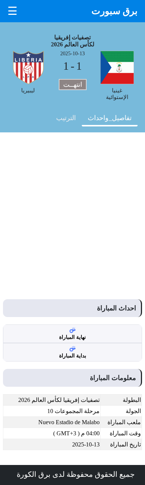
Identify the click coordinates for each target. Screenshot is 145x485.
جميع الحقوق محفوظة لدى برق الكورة (76, 474)
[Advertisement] (72, 208)
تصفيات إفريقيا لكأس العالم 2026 (72, 40)
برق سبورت (114, 11)
